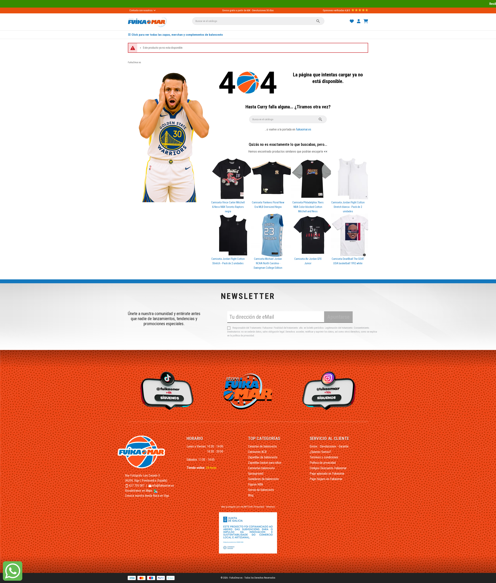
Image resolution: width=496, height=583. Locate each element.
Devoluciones (259, 10)
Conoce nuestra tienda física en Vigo (147, 495)
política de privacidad (243, 335)
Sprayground (255, 473)
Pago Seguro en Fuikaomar (326, 479)
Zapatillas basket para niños (264, 463)
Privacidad (259, 506)
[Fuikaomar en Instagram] (330, 390)
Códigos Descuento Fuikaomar (328, 468)
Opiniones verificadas (333, 10)
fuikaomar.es (303, 129)
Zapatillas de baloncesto (262, 457)
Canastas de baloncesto (262, 446)
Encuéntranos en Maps (139, 490)
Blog (250, 495)
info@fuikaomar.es (163, 485)
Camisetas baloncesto (261, 468)
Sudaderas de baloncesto (263, 479)
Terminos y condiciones (324, 457)
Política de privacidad (323, 463)
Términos (270, 506)
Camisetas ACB (257, 452)
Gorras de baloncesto (261, 490)
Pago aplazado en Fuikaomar (327, 473)
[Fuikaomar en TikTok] (166, 390)
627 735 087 (136, 485)
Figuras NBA (255, 484)
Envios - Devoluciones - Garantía (329, 446)
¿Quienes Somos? (320, 452)
